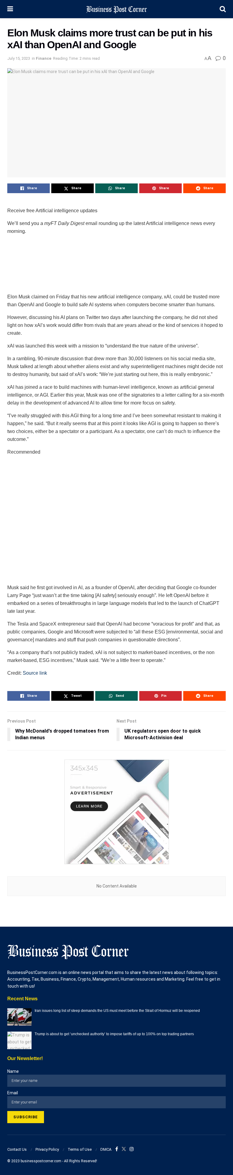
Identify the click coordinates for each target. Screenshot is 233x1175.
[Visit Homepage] (116, 9)
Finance (43, 58)
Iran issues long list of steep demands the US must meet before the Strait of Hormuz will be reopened (117, 1011)
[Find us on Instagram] (132, 1149)
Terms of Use (80, 1149)
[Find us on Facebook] (116, 1149)
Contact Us (17, 1149)
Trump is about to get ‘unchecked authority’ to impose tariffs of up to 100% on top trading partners (114, 1034)
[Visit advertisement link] (116, 812)
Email (12, 1092)
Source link (35, 673)
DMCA (105, 1149)
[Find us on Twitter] (123, 1149)
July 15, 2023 (18, 58)
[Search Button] (223, 9)
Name (13, 1071)
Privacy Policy (47, 1149)
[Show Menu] (10, 9)
